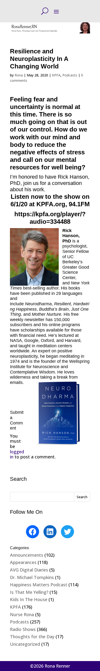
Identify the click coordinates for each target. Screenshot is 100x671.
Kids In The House (28, 599)
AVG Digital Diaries (29, 570)
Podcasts (69, 75)
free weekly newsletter (44, 317)
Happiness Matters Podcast (38, 585)
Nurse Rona (22, 614)
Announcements (26, 555)
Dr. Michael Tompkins (32, 577)
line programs (67, 324)
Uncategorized (25, 644)
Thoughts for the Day (32, 636)
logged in (17, 454)
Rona (19, 75)
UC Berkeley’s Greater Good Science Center (75, 267)
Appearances (23, 562)
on (51, 324)
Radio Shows (23, 629)
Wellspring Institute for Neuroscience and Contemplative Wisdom (50, 366)
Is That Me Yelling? (29, 592)
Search (82, 497)
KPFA (56, 75)
